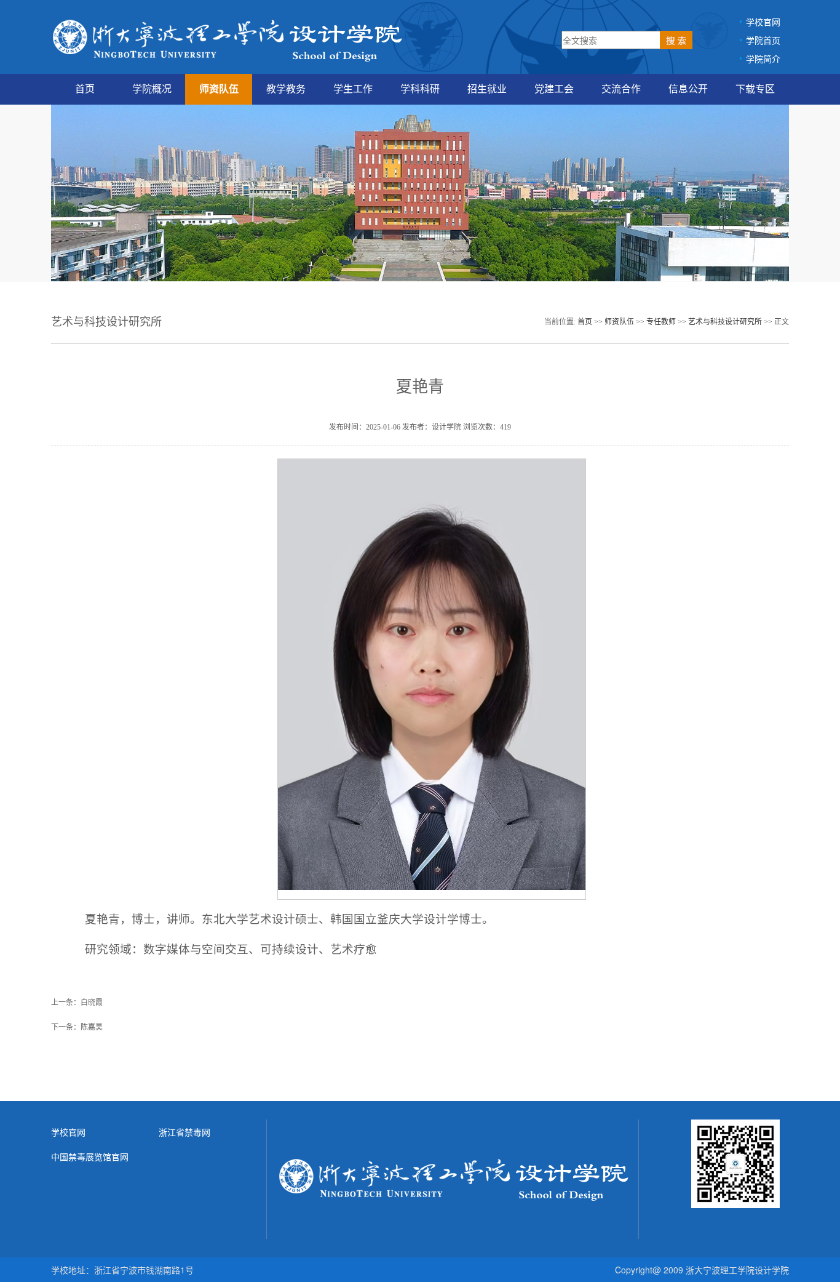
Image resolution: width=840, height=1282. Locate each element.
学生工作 (353, 89)
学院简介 (763, 58)
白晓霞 (92, 1002)
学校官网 (763, 21)
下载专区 (755, 89)
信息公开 (688, 89)
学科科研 (420, 89)
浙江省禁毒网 (184, 1132)
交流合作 (621, 89)
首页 (85, 89)
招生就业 (487, 89)
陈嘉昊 (92, 1027)
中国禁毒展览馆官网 (90, 1156)
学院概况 (152, 89)
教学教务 (286, 89)
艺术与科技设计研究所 (725, 322)
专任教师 (661, 322)
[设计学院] (228, 39)
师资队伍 (219, 89)
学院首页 (763, 40)
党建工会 (554, 89)
